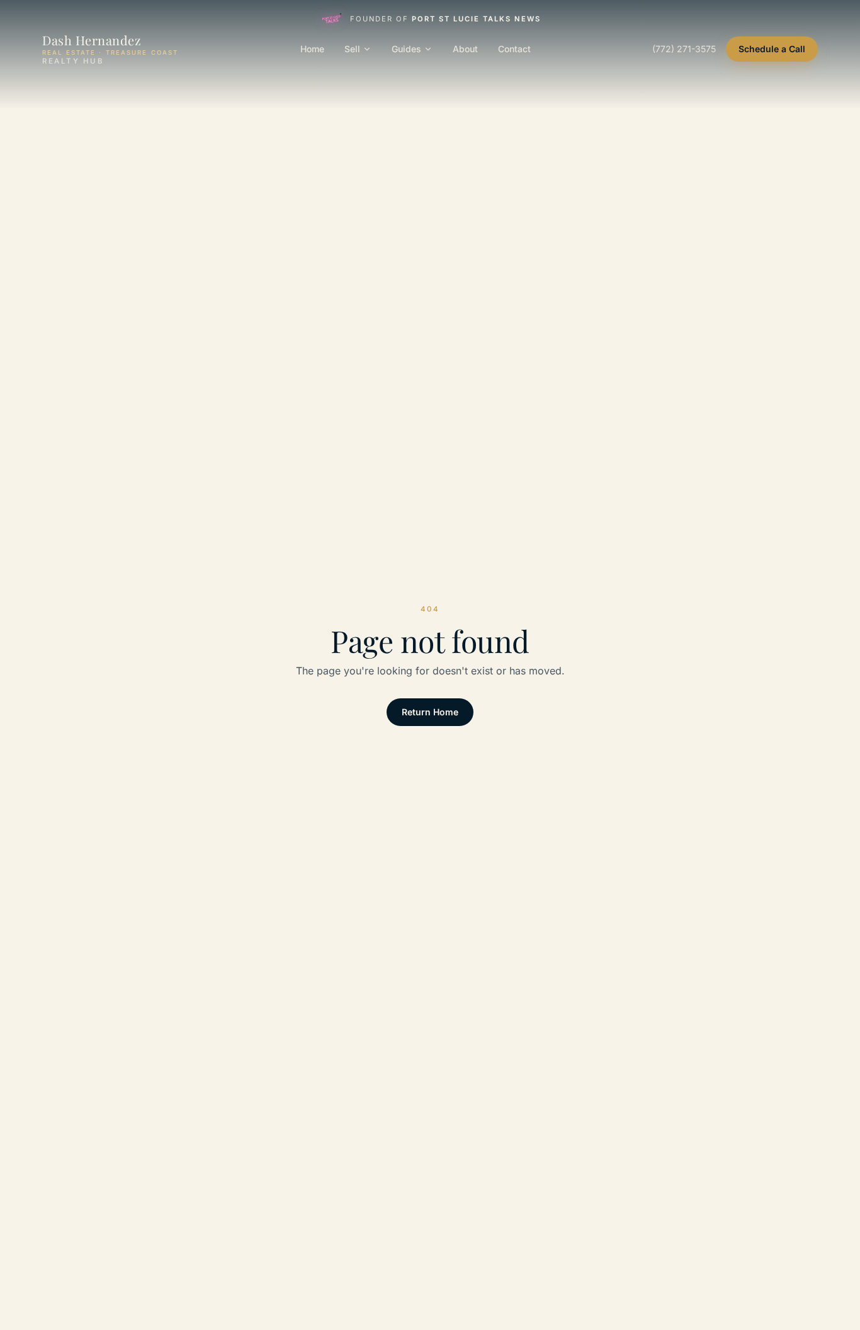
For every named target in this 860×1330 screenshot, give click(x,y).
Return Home (430, 712)
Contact (514, 48)
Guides (406, 48)
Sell (352, 48)
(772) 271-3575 (684, 48)
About (465, 48)
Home (312, 48)
